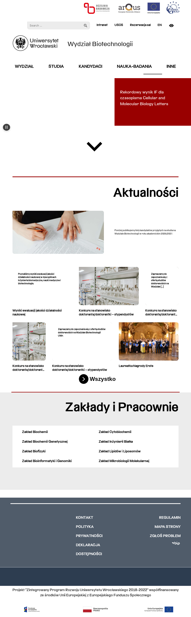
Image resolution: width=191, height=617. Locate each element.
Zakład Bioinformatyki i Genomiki (47, 461)
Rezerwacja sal (140, 25)
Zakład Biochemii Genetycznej (45, 441)
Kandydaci (90, 66)
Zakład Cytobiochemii (115, 432)
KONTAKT (84, 517)
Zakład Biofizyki (34, 451)
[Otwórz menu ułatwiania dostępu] (173, 25)
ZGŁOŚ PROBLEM (165, 536)
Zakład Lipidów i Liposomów (120, 451)
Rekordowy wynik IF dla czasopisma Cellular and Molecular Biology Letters (144, 98)
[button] (6, 127)
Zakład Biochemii (35, 432)
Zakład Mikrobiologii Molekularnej (124, 461)
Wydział (24, 66)
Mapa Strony (168, 526)
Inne (171, 66)
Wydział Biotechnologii (100, 44)
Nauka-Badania (134, 66)
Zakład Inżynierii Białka (116, 441)
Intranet (102, 25)
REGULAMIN (170, 517)
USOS (119, 25)
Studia (56, 66)
